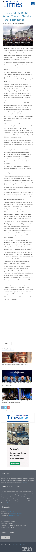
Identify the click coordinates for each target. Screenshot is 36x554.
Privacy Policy (23, 544)
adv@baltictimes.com (14, 515)
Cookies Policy (16, 544)
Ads (19, 411)
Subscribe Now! (26, 482)
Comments (7, 343)
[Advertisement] (18, 321)
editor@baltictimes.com (12, 512)
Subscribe (5, 411)
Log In (13, 411)
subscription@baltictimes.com (16, 513)
